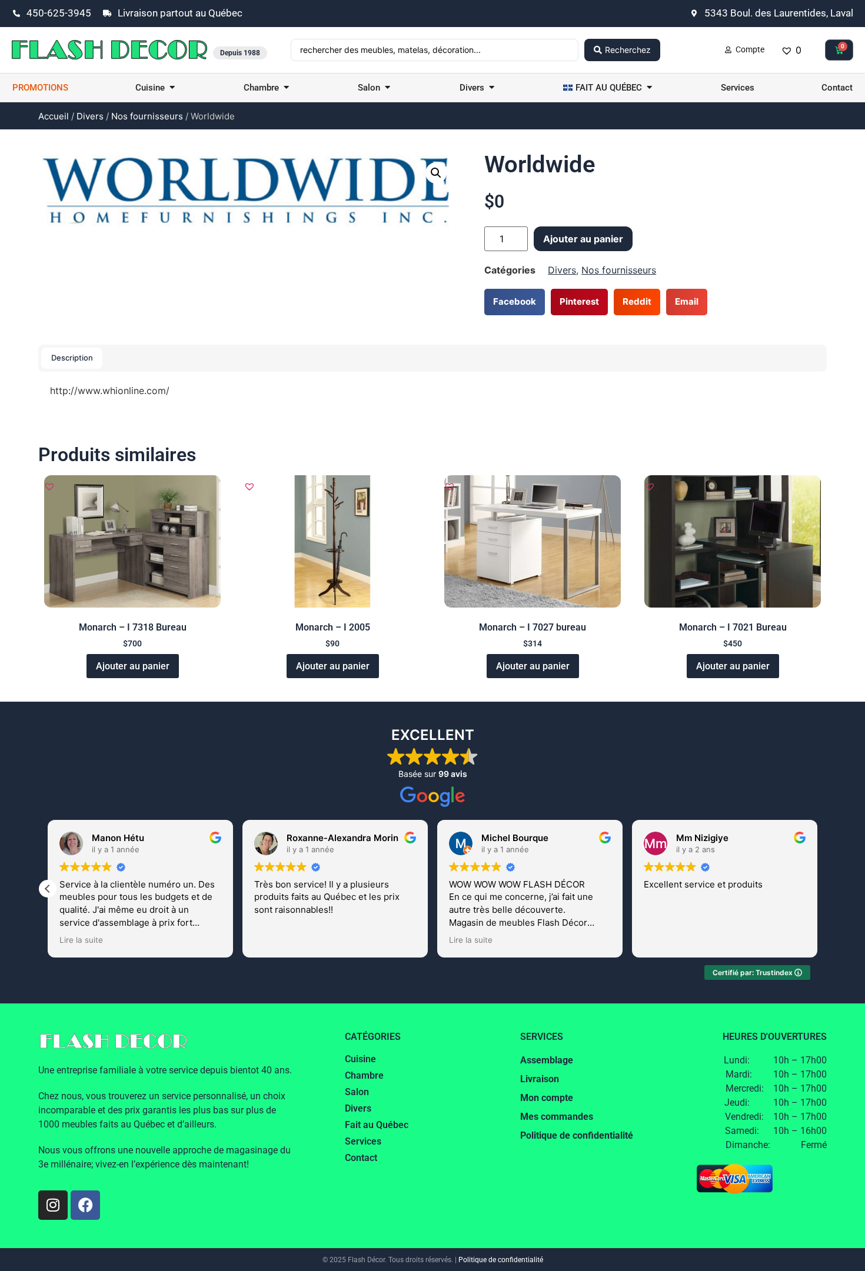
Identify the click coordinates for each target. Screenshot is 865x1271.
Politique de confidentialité (500, 1260)
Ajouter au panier (583, 239)
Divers (90, 116)
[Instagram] (53, 1205)
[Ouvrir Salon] (387, 88)
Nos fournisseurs (147, 116)
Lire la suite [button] (81, 940)
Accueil (53, 116)
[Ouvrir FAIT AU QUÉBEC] (649, 88)
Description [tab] (72, 357)
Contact (361, 1157)
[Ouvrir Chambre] (286, 88)
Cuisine (360, 1059)
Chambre (364, 1075)
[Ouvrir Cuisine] (172, 88)
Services (363, 1141)
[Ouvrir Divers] (491, 88)
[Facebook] (85, 1205)
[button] (436, 173)
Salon (357, 1091)
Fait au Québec (376, 1124)
